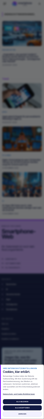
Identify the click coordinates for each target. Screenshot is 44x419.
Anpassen (22, 414)
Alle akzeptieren (22, 408)
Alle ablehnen (22, 401)
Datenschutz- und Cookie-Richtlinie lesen (19, 394)
